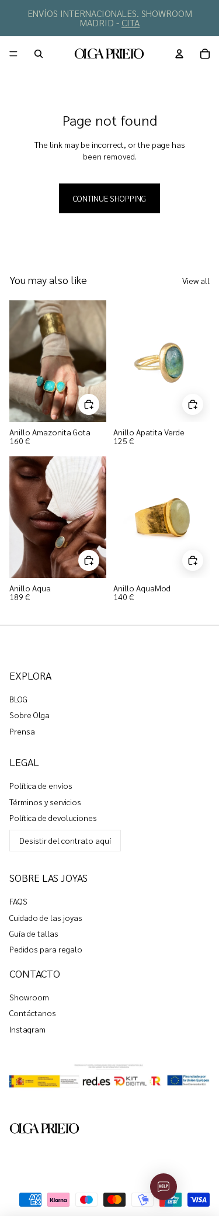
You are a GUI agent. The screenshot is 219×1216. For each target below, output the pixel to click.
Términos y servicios (45, 801)
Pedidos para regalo (45, 949)
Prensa (22, 731)
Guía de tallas (33, 933)
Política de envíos (40, 785)
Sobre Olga (29, 714)
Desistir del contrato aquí (65, 840)
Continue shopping (109, 198)
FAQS (18, 901)
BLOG (18, 699)
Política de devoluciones (53, 817)
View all (196, 280)
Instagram (27, 1029)
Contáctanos (32, 1012)
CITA (130, 22)
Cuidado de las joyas (45, 917)
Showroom (29, 997)
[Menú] (13, 53)
